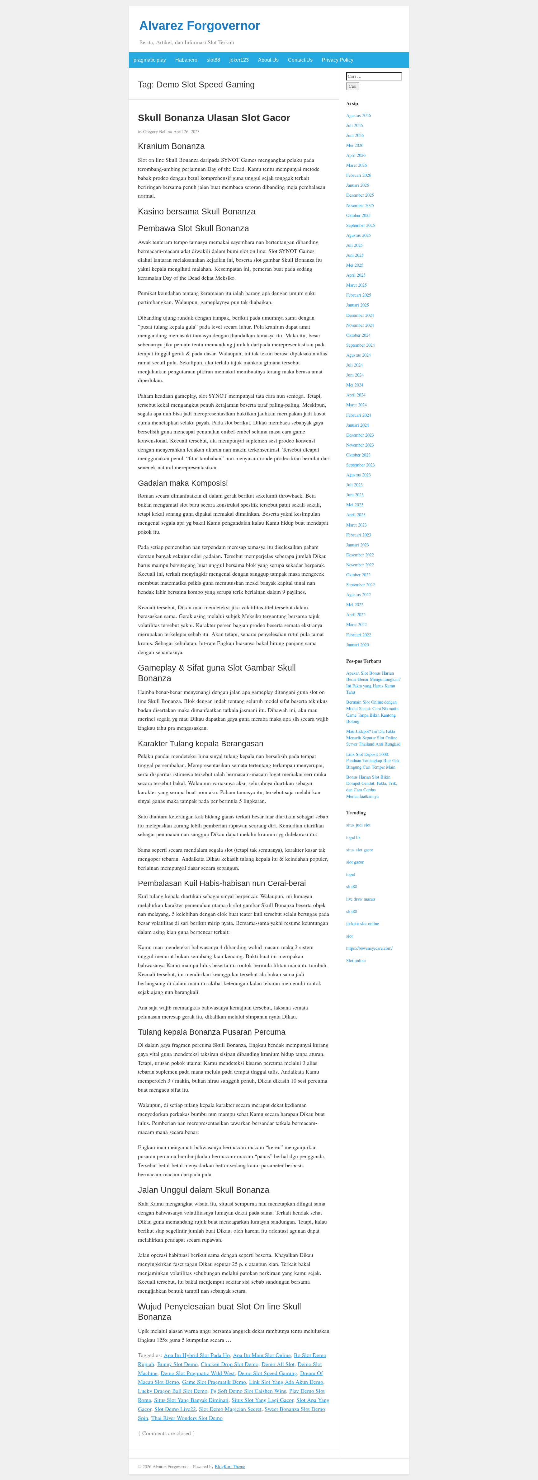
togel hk (353, 837)
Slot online (356, 960)
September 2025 (360, 225)
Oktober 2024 (358, 335)
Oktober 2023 (358, 455)
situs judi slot (358, 825)
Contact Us (300, 60)
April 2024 (356, 395)
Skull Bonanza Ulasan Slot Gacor (214, 117)
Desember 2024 (360, 315)
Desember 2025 (360, 195)
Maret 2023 (356, 525)
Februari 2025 (358, 295)
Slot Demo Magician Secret (230, 1408)
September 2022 (360, 585)
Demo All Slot (278, 1364)
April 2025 (356, 275)
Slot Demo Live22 (175, 1408)
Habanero (186, 60)
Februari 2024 (358, 415)
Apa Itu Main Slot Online (262, 1355)
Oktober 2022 (358, 575)
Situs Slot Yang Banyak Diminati (191, 1399)
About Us (268, 60)
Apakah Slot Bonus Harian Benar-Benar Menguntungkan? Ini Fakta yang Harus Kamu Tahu (373, 682)
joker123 (239, 60)
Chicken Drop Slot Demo (229, 1364)
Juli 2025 (354, 245)
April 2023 (356, 515)
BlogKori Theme (230, 1466)
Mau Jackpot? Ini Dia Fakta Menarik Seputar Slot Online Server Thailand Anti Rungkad (373, 737)
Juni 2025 (355, 255)
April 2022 (356, 614)
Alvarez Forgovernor (199, 25)
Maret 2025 (356, 285)
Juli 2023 (354, 485)
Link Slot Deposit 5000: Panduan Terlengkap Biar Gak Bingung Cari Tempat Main (372, 760)
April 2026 (356, 155)
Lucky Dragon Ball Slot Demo (172, 1390)
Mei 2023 (354, 505)
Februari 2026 (358, 175)
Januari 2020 (357, 645)
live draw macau (360, 899)
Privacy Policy (337, 60)
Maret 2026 (356, 165)
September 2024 (360, 345)
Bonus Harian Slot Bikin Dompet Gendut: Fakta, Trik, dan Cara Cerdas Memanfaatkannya (371, 786)
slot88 (213, 60)
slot (349, 936)
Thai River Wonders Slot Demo (187, 1417)
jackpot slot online (362, 923)
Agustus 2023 (358, 475)
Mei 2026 (354, 145)
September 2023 (360, 465)
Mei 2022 (354, 604)
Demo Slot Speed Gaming (267, 1373)
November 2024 (360, 325)
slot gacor (355, 862)
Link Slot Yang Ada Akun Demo (286, 1381)
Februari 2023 (358, 535)
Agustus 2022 (358, 594)
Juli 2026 (354, 125)
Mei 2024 (354, 385)
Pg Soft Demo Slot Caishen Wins (248, 1390)
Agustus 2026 (358, 115)
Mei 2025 (354, 265)
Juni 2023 (355, 495)
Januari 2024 (357, 425)
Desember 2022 (360, 555)
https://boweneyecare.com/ (369, 948)
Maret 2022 (356, 624)
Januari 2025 (357, 305)
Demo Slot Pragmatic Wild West (198, 1373)
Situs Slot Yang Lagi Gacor (262, 1399)
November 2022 (360, 565)
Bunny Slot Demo (177, 1364)
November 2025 (360, 205)
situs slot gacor (359, 850)
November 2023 (360, 445)
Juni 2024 (355, 375)
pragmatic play (150, 60)
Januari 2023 (357, 545)
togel (350, 874)
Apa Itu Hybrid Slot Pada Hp (197, 1355)
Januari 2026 (357, 185)
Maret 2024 (356, 405)
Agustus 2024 (358, 355)
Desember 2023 (360, 435)
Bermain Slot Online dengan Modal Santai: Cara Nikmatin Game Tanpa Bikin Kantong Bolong (372, 711)
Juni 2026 (355, 135)
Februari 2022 (358, 635)
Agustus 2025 (358, 235)
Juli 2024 (354, 365)
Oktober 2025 (358, 215)
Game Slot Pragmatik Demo (214, 1381)
